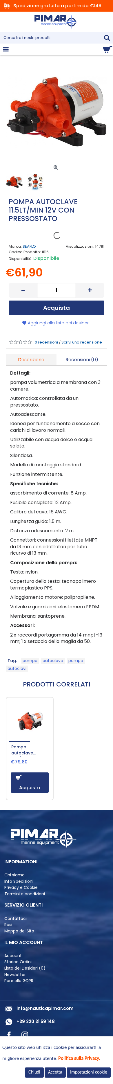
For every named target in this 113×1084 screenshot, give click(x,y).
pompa (30, 661)
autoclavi (17, 668)
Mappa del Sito (19, 931)
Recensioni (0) (81, 359)
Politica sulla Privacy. (79, 1058)
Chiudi (34, 1072)
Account (13, 956)
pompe (75, 661)
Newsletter (15, 974)
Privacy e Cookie (21, 887)
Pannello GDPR (18, 981)
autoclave (53, 661)
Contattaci (15, 918)
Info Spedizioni (18, 881)
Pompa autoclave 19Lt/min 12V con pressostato (28, 750)
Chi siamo (14, 875)
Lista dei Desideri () (24, 968)
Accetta (55, 1072)
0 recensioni (46, 342)
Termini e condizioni (24, 894)
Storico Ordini (18, 962)
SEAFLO (29, 246)
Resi (8, 924)
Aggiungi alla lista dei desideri (59, 323)
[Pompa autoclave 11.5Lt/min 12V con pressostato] (56, 112)
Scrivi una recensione (81, 342)
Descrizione (31, 359)
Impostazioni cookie (88, 1072)
